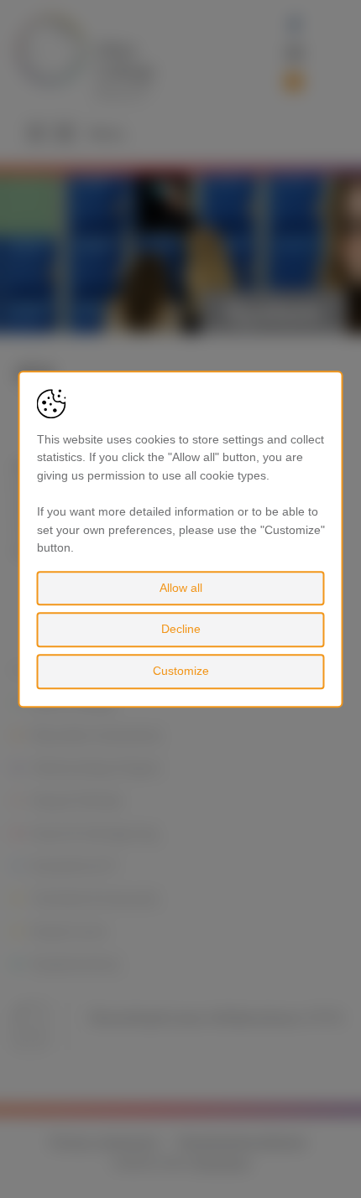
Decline (181, 629)
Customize (181, 670)
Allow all (181, 587)
